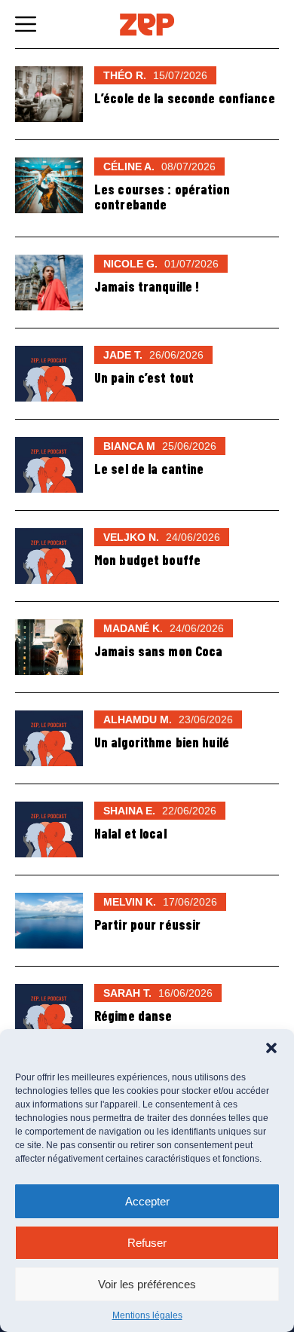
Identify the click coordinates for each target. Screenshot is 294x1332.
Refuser (147, 1242)
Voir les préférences (147, 1284)
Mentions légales (147, 1315)
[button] (271, 1048)
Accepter (147, 1201)
